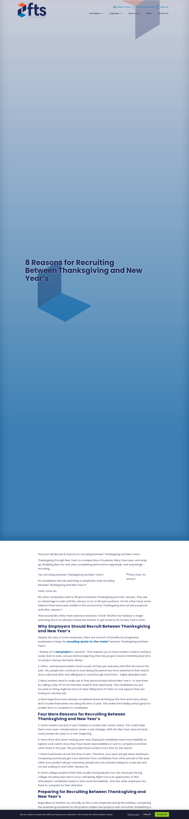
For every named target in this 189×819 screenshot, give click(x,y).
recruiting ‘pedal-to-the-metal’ (88, 641)
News (150, 14)
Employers (117, 14)
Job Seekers (97, 14)
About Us (136, 14)
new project (63, 652)
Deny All (147, 814)
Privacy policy (133, 814)
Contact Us (165, 14)
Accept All (162, 814)
